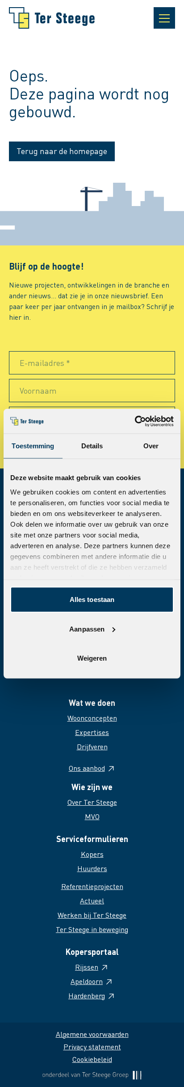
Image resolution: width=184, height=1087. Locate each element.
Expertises (92, 732)
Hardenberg (86, 995)
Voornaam (38, 390)
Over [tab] (151, 446)
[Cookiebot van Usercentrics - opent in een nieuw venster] (135, 421)
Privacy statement (92, 1046)
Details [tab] (92, 446)
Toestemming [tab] (33, 446)
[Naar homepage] (52, 18)
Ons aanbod (87, 768)
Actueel (92, 900)
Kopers (92, 854)
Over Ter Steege (92, 802)
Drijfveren (92, 746)
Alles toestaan (92, 599)
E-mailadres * (45, 362)
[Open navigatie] (164, 18)
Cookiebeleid (92, 1059)
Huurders (92, 868)
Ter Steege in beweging (92, 929)
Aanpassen (87, 628)
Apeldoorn (87, 981)
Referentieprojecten (92, 886)
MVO (92, 816)
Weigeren (92, 658)
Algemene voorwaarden (92, 1034)
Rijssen (86, 966)
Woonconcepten (92, 717)
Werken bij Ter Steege (92, 914)
